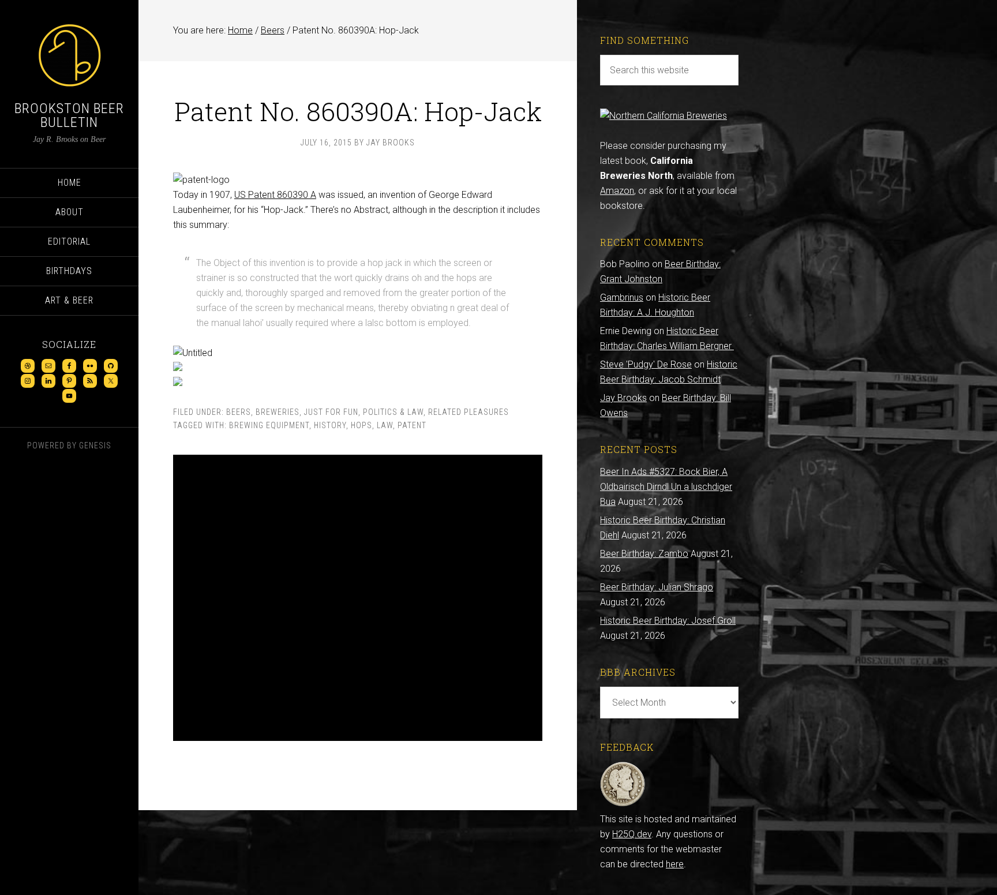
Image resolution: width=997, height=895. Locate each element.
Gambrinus (621, 297)
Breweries (277, 412)
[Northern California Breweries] (663, 115)
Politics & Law (393, 412)
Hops (361, 425)
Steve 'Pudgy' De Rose (646, 364)
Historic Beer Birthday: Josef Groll (668, 620)
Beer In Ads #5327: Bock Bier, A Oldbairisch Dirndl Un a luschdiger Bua (666, 486)
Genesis (95, 445)
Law (385, 425)
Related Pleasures (468, 412)
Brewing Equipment (269, 425)
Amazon (617, 190)
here (675, 864)
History (330, 425)
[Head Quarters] (623, 804)
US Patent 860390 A (275, 194)
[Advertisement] (358, 598)
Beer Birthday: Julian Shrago (656, 587)
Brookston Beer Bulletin (69, 115)
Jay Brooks (623, 397)
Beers (238, 412)
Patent (412, 425)
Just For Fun (331, 412)
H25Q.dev (631, 834)
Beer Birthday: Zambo (644, 553)
